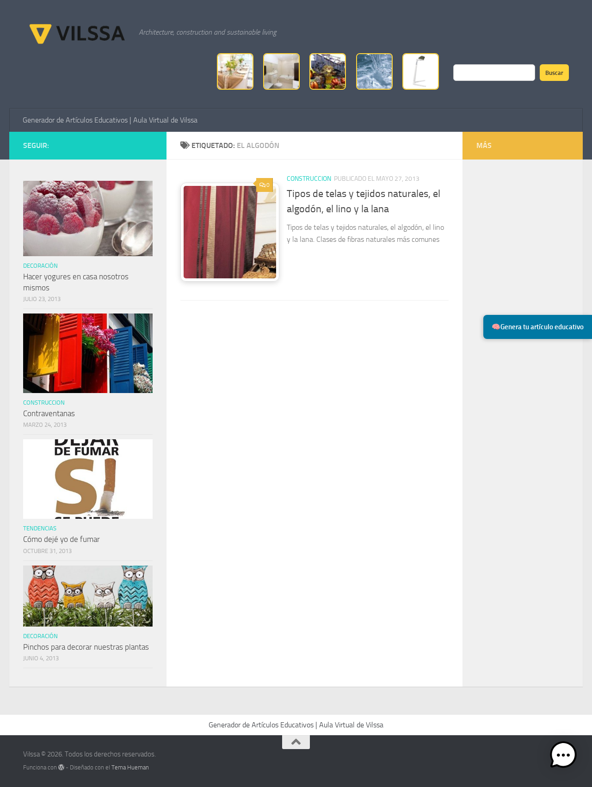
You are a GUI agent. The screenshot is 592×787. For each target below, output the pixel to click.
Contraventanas (49, 413)
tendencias (39, 528)
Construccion (309, 179)
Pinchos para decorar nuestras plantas (86, 647)
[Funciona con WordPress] (61, 767)
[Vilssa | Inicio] (76, 32)
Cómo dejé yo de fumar (61, 539)
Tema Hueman (130, 767)
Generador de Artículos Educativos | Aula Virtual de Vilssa (110, 120)
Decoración (40, 265)
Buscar (554, 72)
